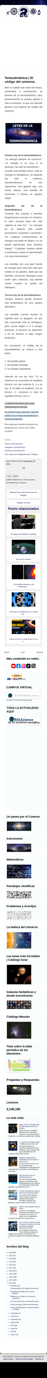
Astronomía (17, 480)
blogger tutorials (23, 503)
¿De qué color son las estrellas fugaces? (27, 1176)
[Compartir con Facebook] (14, 476)
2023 (11, 1262)
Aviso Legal (8, 1359)
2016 (11, 1283)
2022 (11, 1265)
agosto (13, 1322)
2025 (11, 1256)
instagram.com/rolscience (15, 447)
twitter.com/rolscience (14, 444)
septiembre (15, 1319)
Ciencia (26, 480)
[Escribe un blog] (9, 476)
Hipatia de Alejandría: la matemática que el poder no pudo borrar (29, 1160)
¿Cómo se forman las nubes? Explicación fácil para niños (29, 1192)
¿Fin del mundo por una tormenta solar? (24, 1301)
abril (12, 1331)
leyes (32, 480)
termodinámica (12, 483)
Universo (23, 483)
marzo (13, 1335)
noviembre (15, 1313)
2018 (11, 1277)
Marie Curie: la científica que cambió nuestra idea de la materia (29, 1126)
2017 (11, 1280)
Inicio (23, 652)
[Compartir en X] (12, 476)
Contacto (39, 1359)
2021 (11, 1268)
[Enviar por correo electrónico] (7, 476)
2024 (11, 1259)
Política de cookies (25, 1359)
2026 (11, 1253)
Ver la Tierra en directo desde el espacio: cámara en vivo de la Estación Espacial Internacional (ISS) (29, 1225)
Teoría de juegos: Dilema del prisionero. (24, 1304)
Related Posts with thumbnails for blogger (23, 493)
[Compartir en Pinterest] (17, 476)
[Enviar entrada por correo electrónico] (23, 468)
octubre (13, 1316)
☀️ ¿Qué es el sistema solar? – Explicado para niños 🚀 (29, 1143)
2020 (11, 1271)
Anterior (6, 652)
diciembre (14, 1286)
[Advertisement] (23, 44)
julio (12, 1325)
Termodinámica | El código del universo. (24, 1288)
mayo (13, 1328)
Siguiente (39, 652)
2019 (11, 1274)
